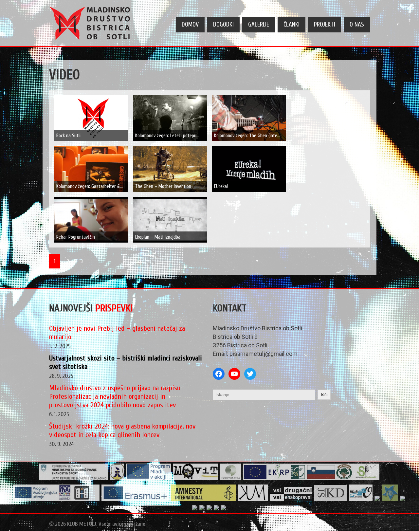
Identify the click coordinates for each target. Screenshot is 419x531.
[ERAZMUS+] (135, 499)
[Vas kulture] (224, 509)
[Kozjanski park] (202, 509)
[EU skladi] (209, 509)
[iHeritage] (56, 499)
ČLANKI (291, 24)
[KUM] (253, 499)
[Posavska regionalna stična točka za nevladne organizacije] (403, 499)
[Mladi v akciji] (149, 478)
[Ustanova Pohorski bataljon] (195, 509)
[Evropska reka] (231, 478)
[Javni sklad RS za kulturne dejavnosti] (330, 499)
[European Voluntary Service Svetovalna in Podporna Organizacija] (390, 499)
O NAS (357, 24)
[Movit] (195, 478)
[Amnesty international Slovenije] (203, 499)
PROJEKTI (324, 24)
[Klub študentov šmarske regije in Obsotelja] (361, 499)
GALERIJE (258, 24)
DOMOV (190, 24)
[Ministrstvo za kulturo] (216, 509)
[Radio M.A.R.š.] (377, 499)
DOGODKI (223, 24)
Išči (324, 394)
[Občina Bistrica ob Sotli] (117, 478)
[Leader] (311, 478)
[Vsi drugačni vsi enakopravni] (291, 499)
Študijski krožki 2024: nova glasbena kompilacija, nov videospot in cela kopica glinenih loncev (122, 430)
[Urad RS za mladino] (74, 478)
